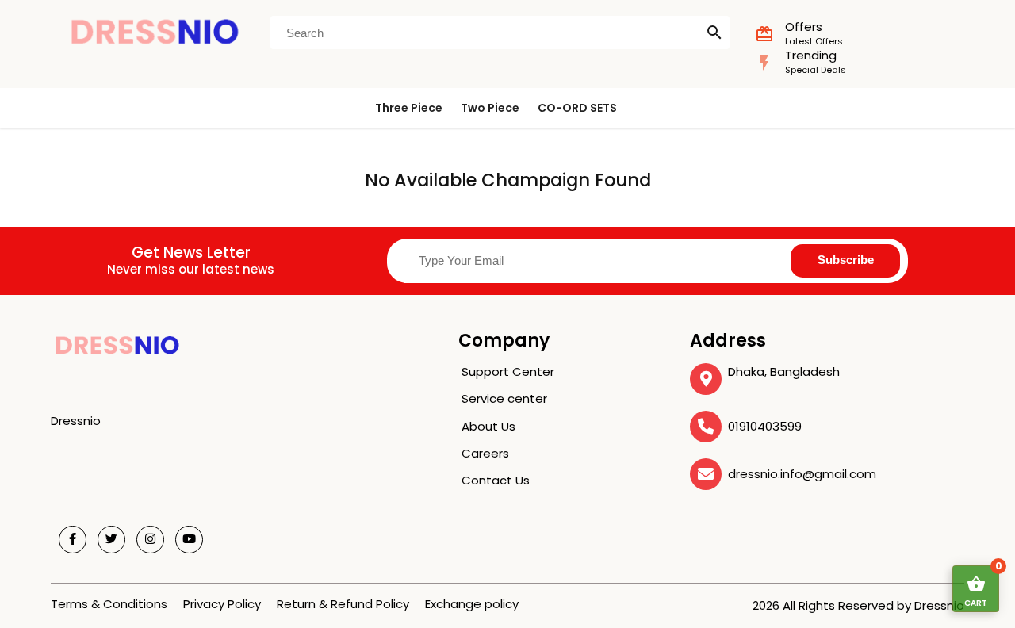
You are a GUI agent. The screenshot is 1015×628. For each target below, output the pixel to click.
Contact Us (496, 480)
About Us (488, 426)
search (714, 32)
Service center (504, 398)
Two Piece (490, 108)
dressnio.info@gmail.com (802, 473)
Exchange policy (472, 603)
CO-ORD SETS (577, 108)
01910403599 (765, 426)
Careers (485, 453)
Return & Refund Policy (343, 603)
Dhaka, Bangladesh (784, 371)
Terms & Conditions (109, 603)
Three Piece (408, 108)
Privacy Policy (222, 603)
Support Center (508, 371)
